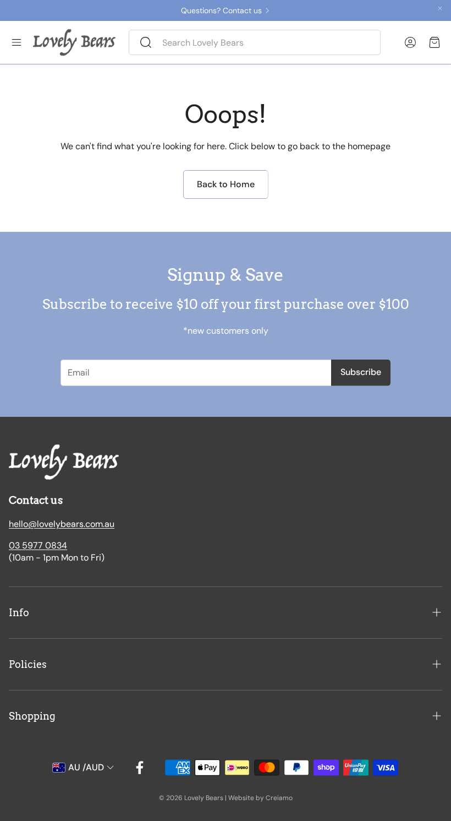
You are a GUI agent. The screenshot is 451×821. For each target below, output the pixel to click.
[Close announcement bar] (440, 8)
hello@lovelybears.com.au (61, 524)
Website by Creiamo (260, 797)
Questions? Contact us (221, 10)
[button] (254, 42)
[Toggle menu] (16, 42)
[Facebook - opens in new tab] (139, 767)
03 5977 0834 (38, 545)
